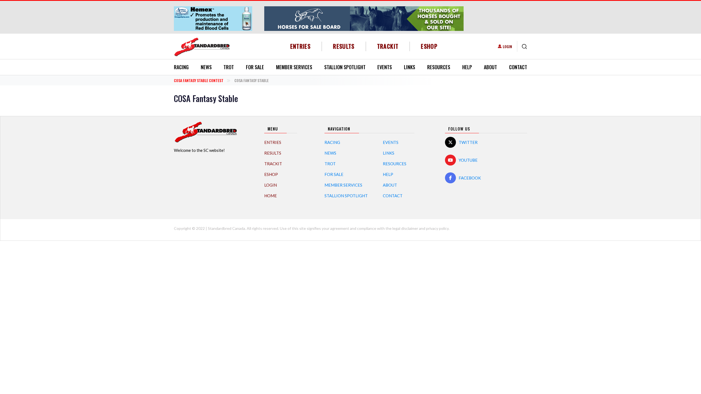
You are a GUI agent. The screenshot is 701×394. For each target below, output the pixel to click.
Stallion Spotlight (345, 67)
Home (270, 195)
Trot (228, 67)
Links (409, 67)
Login (507, 46)
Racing (181, 67)
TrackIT (388, 46)
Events (384, 67)
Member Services (294, 67)
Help (467, 67)
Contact (518, 67)
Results (344, 46)
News (206, 67)
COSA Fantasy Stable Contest (198, 80)
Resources (438, 67)
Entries (300, 46)
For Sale (255, 67)
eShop (429, 46)
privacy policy (437, 228)
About (490, 67)
